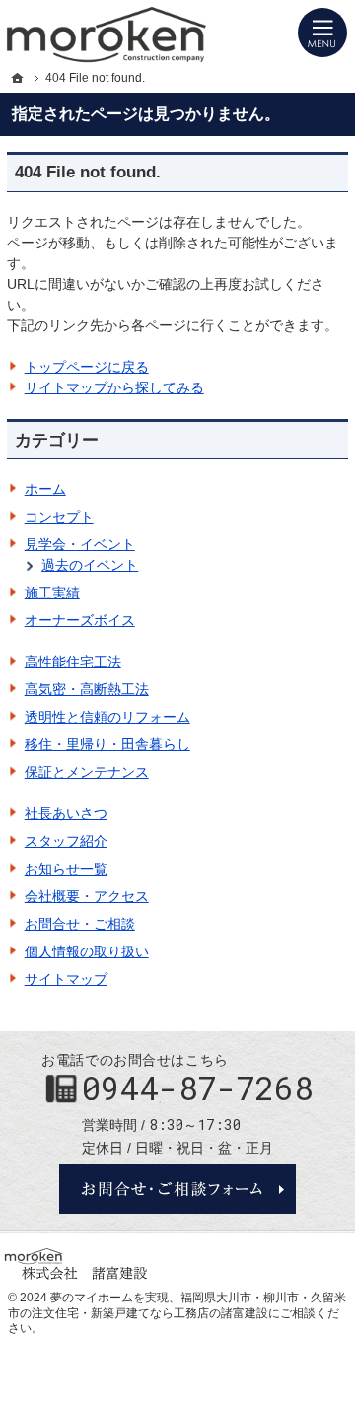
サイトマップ (66, 979)
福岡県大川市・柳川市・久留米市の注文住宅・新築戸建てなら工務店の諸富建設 (177, 1305)
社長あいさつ (66, 813)
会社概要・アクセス (87, 896)
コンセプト (59, 517)
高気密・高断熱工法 (87, 689)
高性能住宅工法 (73, 661)
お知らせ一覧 (66, 869)
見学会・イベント (80, 544)
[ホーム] (18, 78)
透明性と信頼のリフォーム (107, 717)
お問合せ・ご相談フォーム (177, 1189)
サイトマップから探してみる (114, 387)
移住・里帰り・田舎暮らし (107, 744)
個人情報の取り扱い (87, 951)
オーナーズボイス (80, 620)
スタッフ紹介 (66, 841)
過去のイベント (89, 565)
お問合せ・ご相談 (80, 924)
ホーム (45, 489)
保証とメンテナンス (87, 772)
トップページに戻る (87, 367)
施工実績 (52, 592)
